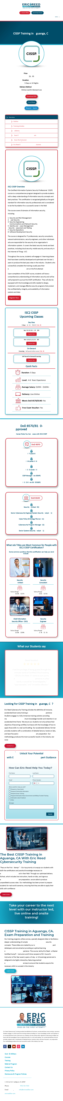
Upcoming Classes (37, 12)
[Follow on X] (9, 1046)
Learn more (6, 894)
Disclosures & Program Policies (16, 1074)
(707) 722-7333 (24, 1086)
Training (7, 1061)
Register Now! (14, 298)
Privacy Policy (9, 1071)
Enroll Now (31, 102)
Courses (7, 1057)
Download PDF (31, 96)
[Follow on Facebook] (5, 1046)
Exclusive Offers (25, 12)
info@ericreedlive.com (26, 1090)
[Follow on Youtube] (14, 1046)
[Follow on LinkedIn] (23, 1046)
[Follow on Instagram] (18, 1046)
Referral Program (11, 1064)
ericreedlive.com (10, 1093)
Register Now (31, 334)
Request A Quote (31, 108)
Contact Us (9, 1067)
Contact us (10, 746)
